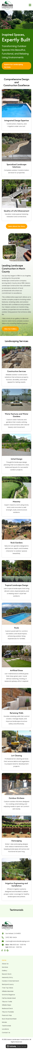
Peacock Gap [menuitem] (7, 1015)
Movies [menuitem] (4, 1022)
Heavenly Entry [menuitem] (7, 977)
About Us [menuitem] (5, 964)
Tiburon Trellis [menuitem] (7, 1002)
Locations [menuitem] (5, 1029)
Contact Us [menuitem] (6, 1033)
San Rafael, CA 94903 (13, 933)
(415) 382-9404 (11, 937)
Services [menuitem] (5, 967)
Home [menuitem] (4, 960)
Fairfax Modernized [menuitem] (9, 998)
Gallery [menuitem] (4, 971)
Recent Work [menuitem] (6, 974)
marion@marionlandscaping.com (18, 941)
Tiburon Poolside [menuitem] (8, 1012)
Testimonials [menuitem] (6, 1026)
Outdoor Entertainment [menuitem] (10, 981)
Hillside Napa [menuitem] (6, 1005)
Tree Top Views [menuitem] (7, 988)
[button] (2, 950)
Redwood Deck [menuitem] (7, 1008)
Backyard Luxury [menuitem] (8, 984)
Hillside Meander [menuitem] (8, 991)
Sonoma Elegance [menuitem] (8, 995)
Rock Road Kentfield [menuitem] (9, 1019)
